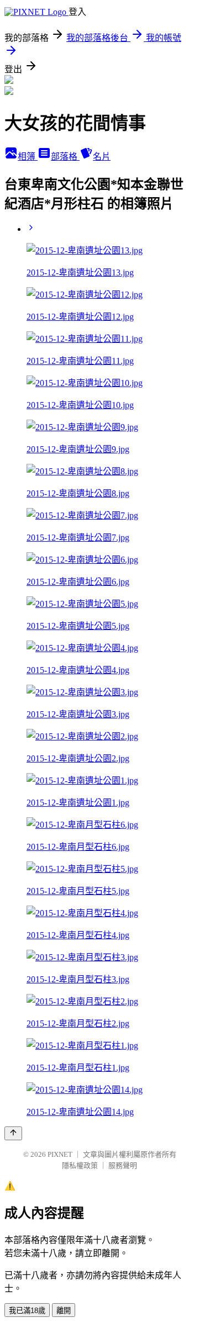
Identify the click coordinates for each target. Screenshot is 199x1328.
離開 (63, 1310)
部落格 (65, 156)
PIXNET (60, 1154)
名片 (102, 156)
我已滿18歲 (27, 1310)
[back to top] (13, 1133)
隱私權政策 (80, 1165)
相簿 (28, 156)
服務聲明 (122, 1165)
